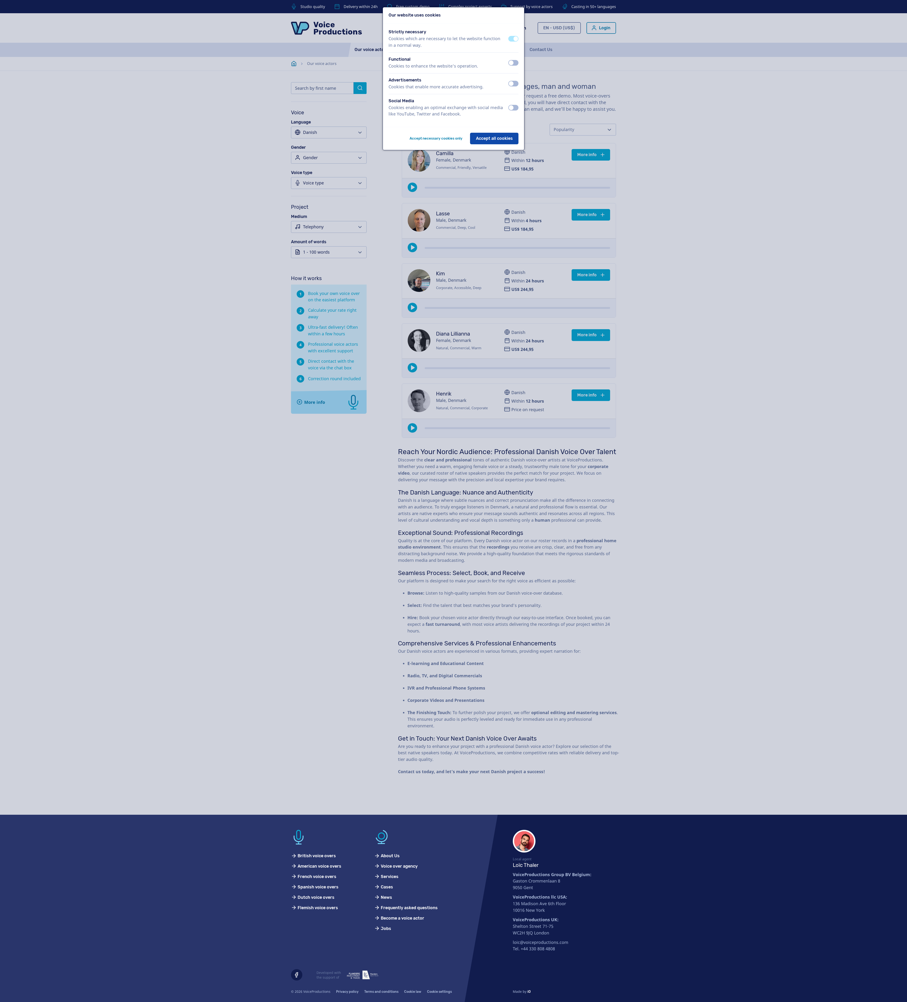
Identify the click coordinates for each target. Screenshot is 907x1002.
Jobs (385, 928)
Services (389, 876)
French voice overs (316, 876)
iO (529, 992)
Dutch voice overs (315, 897)
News (386, 897)
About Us (390, 855)
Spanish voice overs (317, 887)
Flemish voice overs (317, 907)
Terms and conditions (381, 992)
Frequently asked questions (409, 907)
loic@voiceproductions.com (540, 942)
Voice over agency (399, 866)
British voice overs (316, 855)
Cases (386, 887)
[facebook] (296, 975)
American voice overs (319, 866)
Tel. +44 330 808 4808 (534, 948)
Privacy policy (347, 992)
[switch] (513, 39)
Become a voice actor (402, 918)
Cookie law (412, 992)
